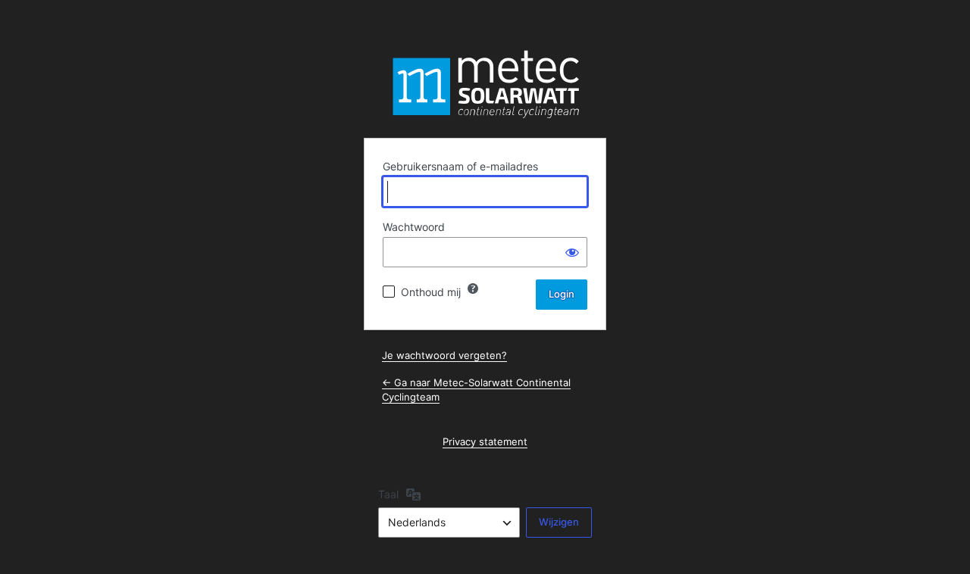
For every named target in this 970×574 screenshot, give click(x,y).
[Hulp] (473, 288)
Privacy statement (485, 441)
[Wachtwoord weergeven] (572, 252)
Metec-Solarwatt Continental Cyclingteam (485, 84)
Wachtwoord (414, 226)
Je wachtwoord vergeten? (444, 355)
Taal (388, 494)
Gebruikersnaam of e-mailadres (460, 166)
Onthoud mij (431, 291)
